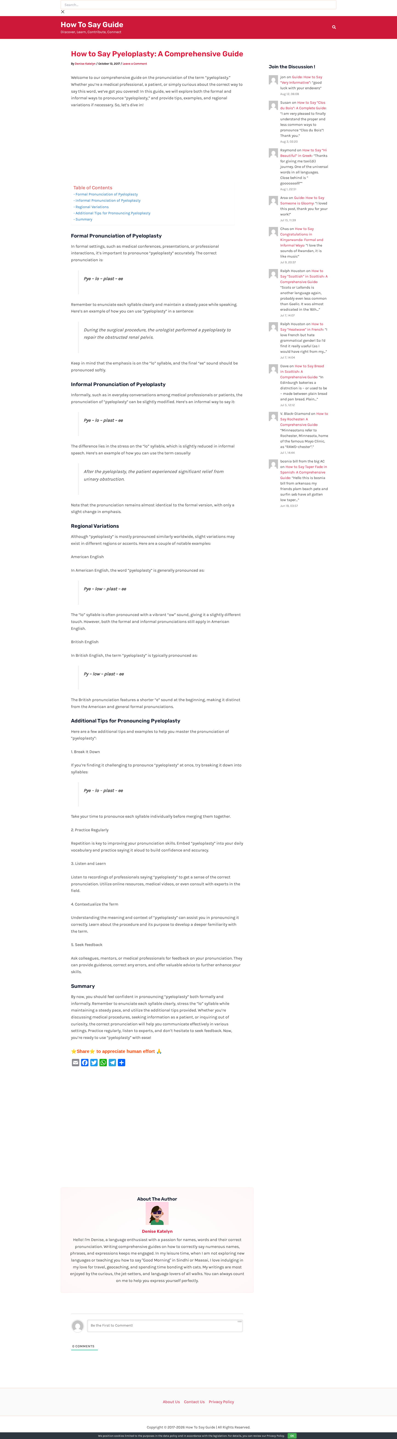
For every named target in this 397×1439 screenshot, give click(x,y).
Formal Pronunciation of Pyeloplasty (107, 194)
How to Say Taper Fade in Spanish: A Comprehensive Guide (303, 472)
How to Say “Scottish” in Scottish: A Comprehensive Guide (304, 276)
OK (292, 1435)
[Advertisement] (157, 147)
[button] (334, 27)
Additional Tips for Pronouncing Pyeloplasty (113, 213)
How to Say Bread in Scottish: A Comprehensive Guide (302, 371)
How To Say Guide (92, 24)
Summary (84, 219)
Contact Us (194, 1401)
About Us (171, 1401)
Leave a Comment (135, 63)
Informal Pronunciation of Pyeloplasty (108, 200)
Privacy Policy (221, 1401)
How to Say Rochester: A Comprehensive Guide (304, 419)
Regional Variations (92, 207)
